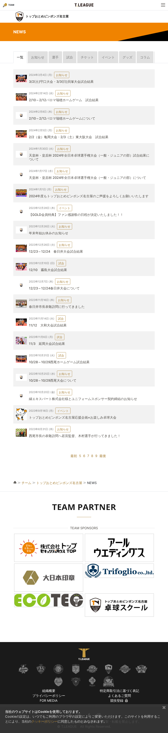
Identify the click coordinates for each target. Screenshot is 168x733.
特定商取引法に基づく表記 (119, 691)
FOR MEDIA (49, 700)
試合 (69, 57)
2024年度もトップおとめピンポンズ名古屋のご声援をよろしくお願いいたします (89, 196)
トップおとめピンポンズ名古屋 (59, 483)
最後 (102, 456)
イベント (108, 57)
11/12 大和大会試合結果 (48, 325)
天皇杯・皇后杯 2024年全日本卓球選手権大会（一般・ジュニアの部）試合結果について (89, 157)
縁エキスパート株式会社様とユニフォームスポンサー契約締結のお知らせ (83, 399)
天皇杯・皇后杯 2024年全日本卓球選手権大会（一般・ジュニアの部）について (87, 178)
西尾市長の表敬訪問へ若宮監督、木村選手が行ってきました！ (75, 436)
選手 (55, 57)
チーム (26, 483)
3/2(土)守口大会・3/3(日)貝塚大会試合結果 (61, 82)
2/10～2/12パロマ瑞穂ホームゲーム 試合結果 (64, 100)
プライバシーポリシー (48, 696)
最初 (73, 456)
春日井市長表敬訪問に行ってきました (57, 307)
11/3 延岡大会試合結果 (47, 344)
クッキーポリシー (44, 721)
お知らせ (37, 57)
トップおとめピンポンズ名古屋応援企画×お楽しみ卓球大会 (72, 417)
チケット (87, 57)
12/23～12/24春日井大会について (54, 288)
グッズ (127, 57)
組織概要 (48, 691)
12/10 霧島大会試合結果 (48, 270)
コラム (145, 57)
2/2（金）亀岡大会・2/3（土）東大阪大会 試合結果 (68, 137)
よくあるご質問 (119, 696)
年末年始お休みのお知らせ (48, 233)
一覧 (20, 57)
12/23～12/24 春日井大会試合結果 (56, 251)
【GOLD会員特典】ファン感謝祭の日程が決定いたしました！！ (76, 215)
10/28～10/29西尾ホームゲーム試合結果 (59, 362)
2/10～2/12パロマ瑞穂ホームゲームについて (62, 118)
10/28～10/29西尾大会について (52, 380)
